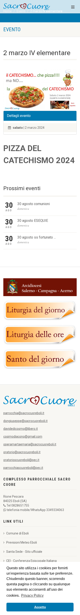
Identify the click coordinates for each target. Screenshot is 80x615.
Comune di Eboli (17, 533)
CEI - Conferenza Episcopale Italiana (31, 561)
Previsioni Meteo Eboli (21, 542)
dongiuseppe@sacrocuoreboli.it (25, 421)
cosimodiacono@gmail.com (22, 436)
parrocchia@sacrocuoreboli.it (23, 413)
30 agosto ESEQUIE (32, 220)
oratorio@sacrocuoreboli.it (21, 452)
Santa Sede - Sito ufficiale (24, 551)
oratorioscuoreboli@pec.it (21, 460)
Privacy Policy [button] (32, 595)
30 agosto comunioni (33, 204)
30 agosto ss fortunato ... (36, 237)
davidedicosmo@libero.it (20, 428)
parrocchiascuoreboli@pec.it (23, 468)
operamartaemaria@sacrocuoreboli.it (29, 444)
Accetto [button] (40, 607)
